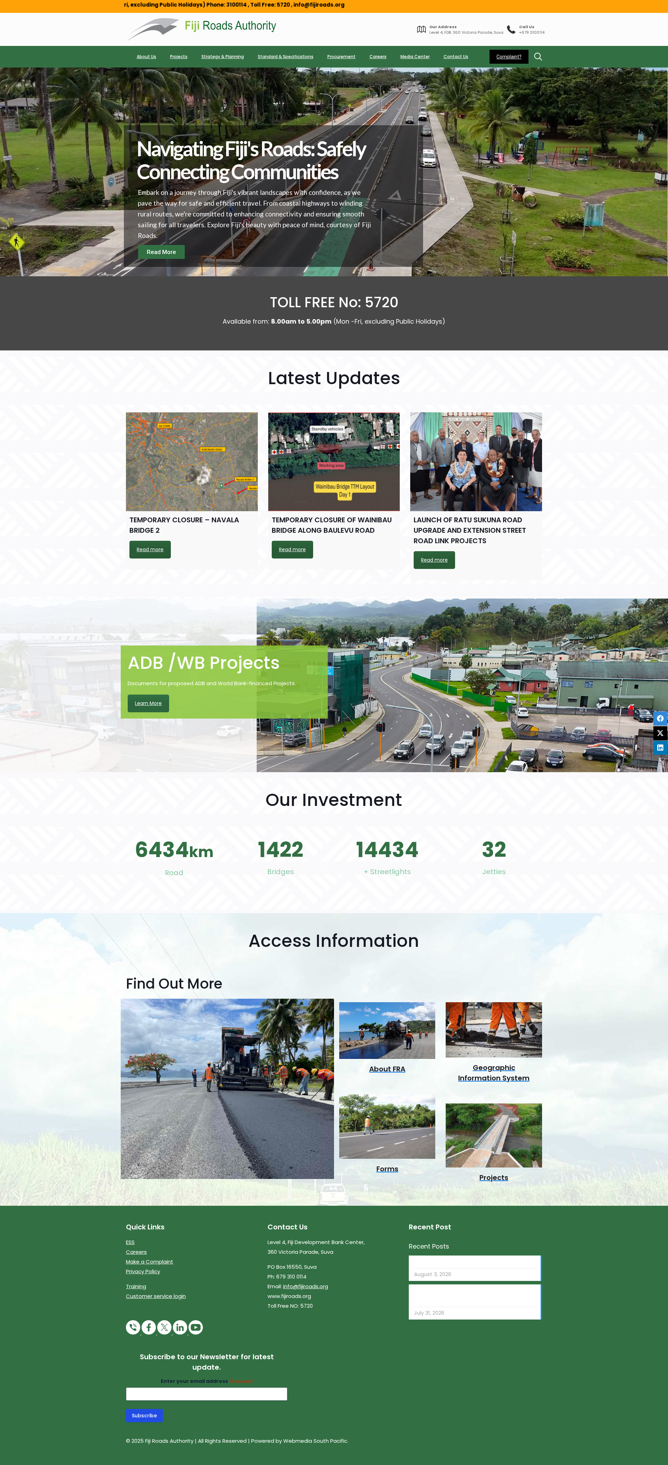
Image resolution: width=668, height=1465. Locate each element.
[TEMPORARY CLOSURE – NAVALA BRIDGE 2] (192, 461)
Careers (136, 1252)
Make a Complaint (149, 1261)
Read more (150, 549)
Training (136, 1286)
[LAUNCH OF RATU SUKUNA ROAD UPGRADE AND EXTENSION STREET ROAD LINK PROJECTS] (476, 461)
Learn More (148, 703)
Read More (161, 251)
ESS (130, 1242)
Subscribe (144, 1415)
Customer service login (156, 1296)
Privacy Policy (143, 1271)
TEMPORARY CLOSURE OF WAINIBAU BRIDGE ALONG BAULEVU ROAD (467, 1295)
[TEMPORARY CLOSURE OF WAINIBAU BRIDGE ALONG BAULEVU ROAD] (334, 461)
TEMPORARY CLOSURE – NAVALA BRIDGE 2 (465, 1262)
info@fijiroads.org (305, 1286)
